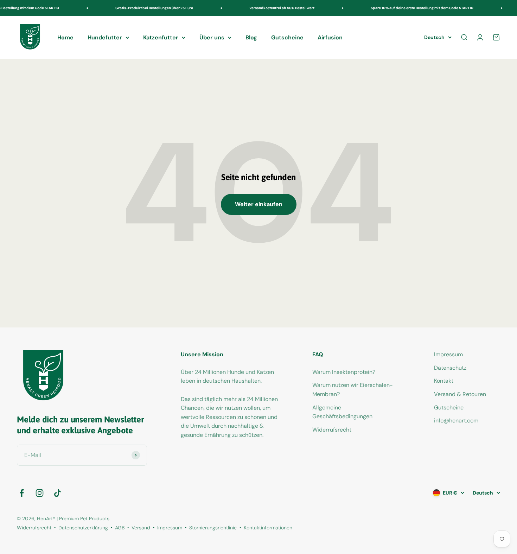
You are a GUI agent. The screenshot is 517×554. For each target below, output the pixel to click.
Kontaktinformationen (268, 527)
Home (65, 37)
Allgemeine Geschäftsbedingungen (342, 412)
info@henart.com (456, 420)
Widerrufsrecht (331, 429)
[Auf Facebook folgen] (21, 493)
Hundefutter (105, 37)
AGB (120, 527)
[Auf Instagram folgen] (39, 493)
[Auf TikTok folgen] (57, 493)
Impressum (448, 354)
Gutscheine (287, 37)
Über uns (211, 37)
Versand (141, 527)
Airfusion (330, 37)
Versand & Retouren (460, 394)
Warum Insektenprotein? (343, 372)
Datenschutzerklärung (83, 527)
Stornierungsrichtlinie (213, 527)
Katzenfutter (160, 37)
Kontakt (443, 380)
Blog (251, 37)
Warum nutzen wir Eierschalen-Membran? (352, 389)
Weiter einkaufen (258, 204)
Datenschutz (450, 367)
